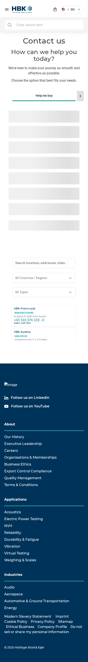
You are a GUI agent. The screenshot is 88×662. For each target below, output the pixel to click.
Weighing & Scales (20, 560)
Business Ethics (17, 464)
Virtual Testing (16, 553)
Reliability (12, 533)
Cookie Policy (15, 622)
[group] (44, 281)
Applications (15, 499)
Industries (13, 575)
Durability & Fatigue (21, 539)
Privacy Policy (43, 622)
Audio (9, 587)
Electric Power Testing (23, 519)
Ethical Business (20, 627)
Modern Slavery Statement (27, 616)
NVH (8, 526)
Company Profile (52, 627)
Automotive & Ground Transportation (36, 601)
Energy (10, 608)
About (9, 424)
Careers (11, 451)
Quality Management (22, 478)
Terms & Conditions (21, 485)
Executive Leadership (23, 444)
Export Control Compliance (28, 471)
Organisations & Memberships (30, 457)
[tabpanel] (44, 287)
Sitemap (65, 622)
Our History (14, 437)
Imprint (62, 616)
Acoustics (12, 512)
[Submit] (9, 25)
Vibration (12, 546)
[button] (80, 96)
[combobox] (44, 25)
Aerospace (13, 594)
